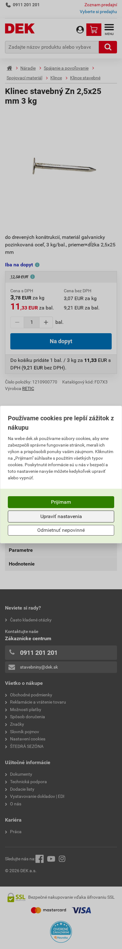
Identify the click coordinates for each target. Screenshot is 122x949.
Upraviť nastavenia (61, 516)
